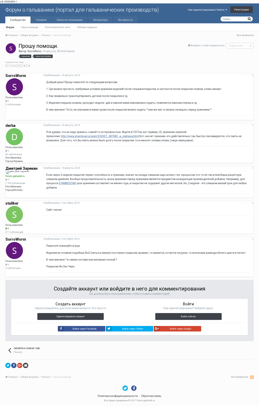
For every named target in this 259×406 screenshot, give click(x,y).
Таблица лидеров (87, 27)
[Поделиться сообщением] (252, 75)
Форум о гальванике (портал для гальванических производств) (82, 10)
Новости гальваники (69, 19)
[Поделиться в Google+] (19, 365)
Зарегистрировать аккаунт (70, 316)
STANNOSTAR (67, 183)
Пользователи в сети (57, 27)
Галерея (41, 19)
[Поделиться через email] (25, 365)
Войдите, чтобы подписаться (207, 45)
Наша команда (29, 27)
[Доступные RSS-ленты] (252, 377)
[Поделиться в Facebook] (13, 365)
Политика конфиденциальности (118, 395)
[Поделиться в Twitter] (8, 365)
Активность (125, 19)
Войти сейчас (188, 316)
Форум (10, 27)
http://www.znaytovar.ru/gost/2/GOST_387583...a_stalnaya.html (100, 136)
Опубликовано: (61, 75)
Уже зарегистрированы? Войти (206, 9)
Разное (70, 51)
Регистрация (241, 9)
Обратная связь (151, 395)
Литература (100, 19)
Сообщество (18, 19)
